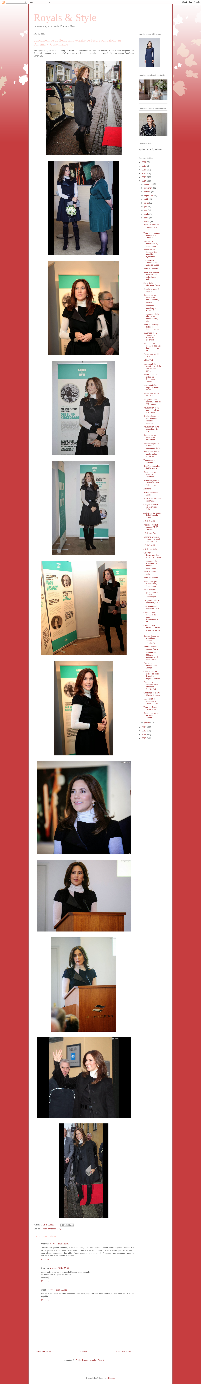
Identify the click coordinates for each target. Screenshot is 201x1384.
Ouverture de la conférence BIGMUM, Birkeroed (150, 336)
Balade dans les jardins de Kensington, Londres (150, 378)
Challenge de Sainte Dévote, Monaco (152, 694)
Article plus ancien (123, 1351)
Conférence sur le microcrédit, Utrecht (150, 715)
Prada (44, 1229)
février (147, 221)
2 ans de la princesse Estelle (151, 284)
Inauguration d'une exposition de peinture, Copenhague (151, 564)
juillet (146, 203)
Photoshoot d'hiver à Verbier (151, 394)
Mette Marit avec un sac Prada (152, 499)
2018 (144, 166)
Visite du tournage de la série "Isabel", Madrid (151, 327)
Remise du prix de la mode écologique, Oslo (151, 445)
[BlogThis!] (64, 1225)
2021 (144, 162)
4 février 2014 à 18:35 (59, 1244)
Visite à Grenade (150, 578)
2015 (144, 177)
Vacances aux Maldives (149, 461)
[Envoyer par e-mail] (61, 1225)
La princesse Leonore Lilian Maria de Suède (151, 262)
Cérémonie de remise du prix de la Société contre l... (151, 628)
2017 (144, 170)
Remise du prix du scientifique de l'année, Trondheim (151, 639)
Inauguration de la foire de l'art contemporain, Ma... (151, 317)
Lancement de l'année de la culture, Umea (150, 701)
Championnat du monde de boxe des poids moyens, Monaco (151, 675)
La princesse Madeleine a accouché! (149, 308)
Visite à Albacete (150, 269)
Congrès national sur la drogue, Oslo (150, 506)
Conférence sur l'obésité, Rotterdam (149, 474)
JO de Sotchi (149, 521)
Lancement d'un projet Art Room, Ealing (151, 387)
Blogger (111, 1378)
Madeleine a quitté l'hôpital (151, 290)
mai (146, 210)
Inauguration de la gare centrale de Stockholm (151, 410)
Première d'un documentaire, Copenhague (150, 243)
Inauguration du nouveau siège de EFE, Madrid (152, 401)
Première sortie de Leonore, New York (151, 227)
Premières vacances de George (150, 665)
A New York (148, 360)
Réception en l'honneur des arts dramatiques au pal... (152, 347)
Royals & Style (65, 17)
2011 (144, 735)
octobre (147, 192)
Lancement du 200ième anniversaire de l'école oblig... (151, 656)
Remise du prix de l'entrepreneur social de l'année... (151, 419)
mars (146, 218)
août (146, 199)
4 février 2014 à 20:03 (59, 1268)
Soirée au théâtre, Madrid (151, 493)
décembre (148, 184)
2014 (144, 181)
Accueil (83, 1351)
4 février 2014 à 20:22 (57, 1290)
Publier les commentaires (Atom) (90, 1360)
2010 (144, 738)
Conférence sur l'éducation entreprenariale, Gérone (151, 298)
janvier (147, 722)
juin (146, 206)
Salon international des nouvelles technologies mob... (151, 275)
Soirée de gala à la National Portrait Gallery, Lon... (151, 482)
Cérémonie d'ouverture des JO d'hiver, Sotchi (152, 555)
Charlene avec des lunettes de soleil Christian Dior (151, 539)
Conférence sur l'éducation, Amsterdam (149, 437)
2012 (144, 731)
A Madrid (147, 489)
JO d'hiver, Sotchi (150, 533)
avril (146, 214)
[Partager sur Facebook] (69, 1225)
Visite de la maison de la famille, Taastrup (151, 235)
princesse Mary (54, 1229)
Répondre (45, 1259)
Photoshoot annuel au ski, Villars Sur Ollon (151, 454)
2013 (144, 727)
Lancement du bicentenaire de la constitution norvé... (152, 367)
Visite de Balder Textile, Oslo (150, 708)
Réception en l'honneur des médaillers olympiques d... (151, 253)
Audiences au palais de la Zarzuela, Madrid (152, 515)
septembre (149, 195)
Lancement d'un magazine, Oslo (151, 607)
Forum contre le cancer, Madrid (150, 647)
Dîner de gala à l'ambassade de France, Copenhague (151, 593)
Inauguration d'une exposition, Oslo (151, 601)
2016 (144, 173)
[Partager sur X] (67, 1225)
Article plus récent (43, 1351)
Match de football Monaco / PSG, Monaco (151, 527)
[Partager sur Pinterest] (72, 1225)
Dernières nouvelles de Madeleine (151, 467)
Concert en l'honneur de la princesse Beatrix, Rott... (150, 685)
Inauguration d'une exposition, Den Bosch (151, 429)
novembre (148, 188)
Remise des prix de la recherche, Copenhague (151, 583)
